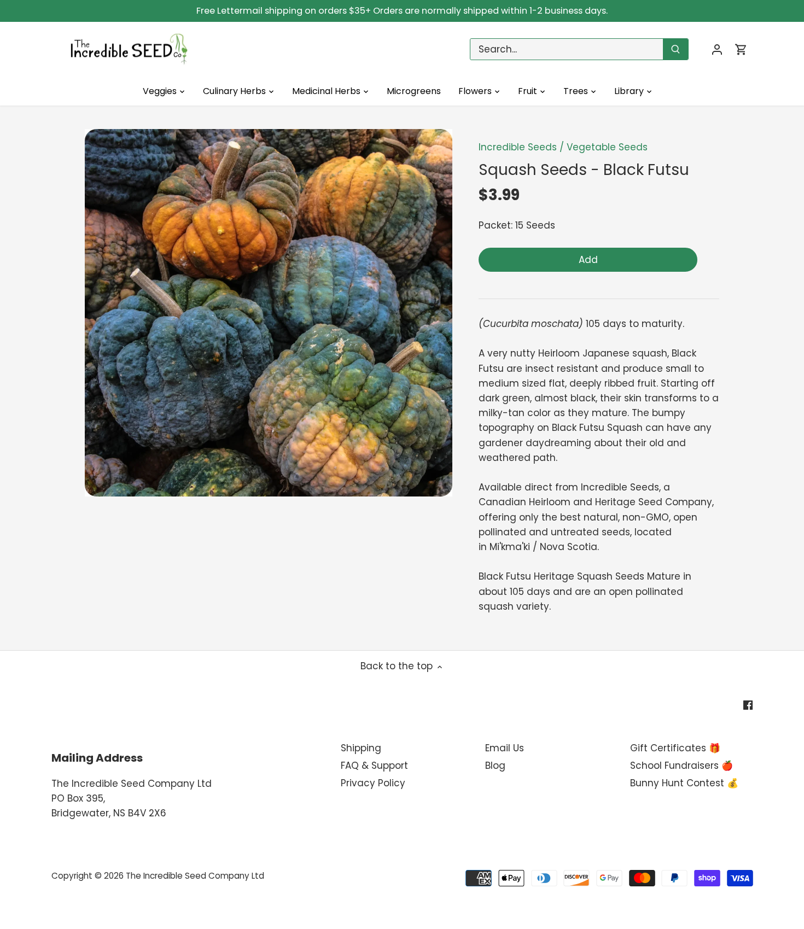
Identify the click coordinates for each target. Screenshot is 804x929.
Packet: (495, 225)
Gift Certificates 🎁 (675, 748)
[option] (268, 312)
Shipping (361, 748)
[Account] (717, 49)
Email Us (504, 748)
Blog (495, 765)
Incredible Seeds (518, 147)
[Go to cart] (741, 49)
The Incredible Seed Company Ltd (195, 875)
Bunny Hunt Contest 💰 (684, 783)
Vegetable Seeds (607, 147)
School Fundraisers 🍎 (681, 765)
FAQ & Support (374, 765)
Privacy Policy (373, 783)
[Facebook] (748, 704)
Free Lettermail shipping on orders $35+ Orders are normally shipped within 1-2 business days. (402, 10)
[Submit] (675, 49)
